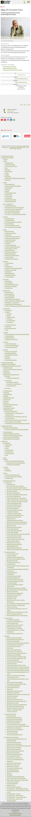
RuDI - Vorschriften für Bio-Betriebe (16, 778)
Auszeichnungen (9, 453)
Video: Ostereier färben (13, 541)
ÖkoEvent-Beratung (12, 591)
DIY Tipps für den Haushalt (12, 212)
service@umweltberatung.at (21, 78)
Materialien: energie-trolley (14, 626)
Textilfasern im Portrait (11, 339)
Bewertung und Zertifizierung (11, 374)
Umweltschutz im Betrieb (12, 737)
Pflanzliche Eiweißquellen (12, 255)
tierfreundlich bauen (10, 328)
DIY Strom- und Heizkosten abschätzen (15, 214)
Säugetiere (8, 326)
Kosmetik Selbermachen (11, 284)
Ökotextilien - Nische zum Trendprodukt (17, 780)
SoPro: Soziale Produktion (14, 787)
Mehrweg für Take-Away (13, 764)
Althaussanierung (10, 184)
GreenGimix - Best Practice (14, 384)
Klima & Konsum (9, 294)
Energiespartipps (9, 218)
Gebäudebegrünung (10, 193)
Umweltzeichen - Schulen (13, 793)
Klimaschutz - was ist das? (12, 302)
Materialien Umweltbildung (10, 427)
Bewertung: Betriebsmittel (14, 749)
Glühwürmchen (11, 317)
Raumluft (5, 401)
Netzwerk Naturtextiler (13, 771)
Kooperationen (9, 450)
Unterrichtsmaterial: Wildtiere (15, 682)
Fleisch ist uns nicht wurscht (12, 236)
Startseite (19, 146)
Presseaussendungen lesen (12, 475)
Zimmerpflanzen (9, 277)
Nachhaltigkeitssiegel (13, 769)
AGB (27, 147)
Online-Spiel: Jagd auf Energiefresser (16, 653)
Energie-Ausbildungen (11, 411)
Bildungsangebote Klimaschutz (15, 639)
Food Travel (10, 648)
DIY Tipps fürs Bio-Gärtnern (12, 211)
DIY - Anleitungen (8, 204)
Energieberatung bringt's (13, 562)
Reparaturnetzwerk (12, 596)
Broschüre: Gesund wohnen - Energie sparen (18, 489)
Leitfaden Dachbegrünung (14, 513)
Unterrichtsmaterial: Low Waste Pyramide (18, 668)
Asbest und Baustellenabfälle (13, 186)
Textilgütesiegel (9, 336)
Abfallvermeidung (10, 164)
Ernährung (6, 392)
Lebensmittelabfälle (10, 245)
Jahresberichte (9, 451)
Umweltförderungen (8, 408)
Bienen (9, 315)
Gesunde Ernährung (10, 240)
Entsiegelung (8, 266)
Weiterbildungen (7, 409)
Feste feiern (8, 235)
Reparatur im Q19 (11, 598)
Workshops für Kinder (13, 703)
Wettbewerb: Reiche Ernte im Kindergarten (18, 694)
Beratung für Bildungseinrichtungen (12, 435)
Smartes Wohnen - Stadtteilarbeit (16, 605)
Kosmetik (6, 279)
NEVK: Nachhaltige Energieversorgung (17, 589)
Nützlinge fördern (10, 273)
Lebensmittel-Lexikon (11, 248)
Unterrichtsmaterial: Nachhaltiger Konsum (18, 670)
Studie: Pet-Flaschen (12, 731)
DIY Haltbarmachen (10, 205)
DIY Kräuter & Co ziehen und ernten (14, 207)
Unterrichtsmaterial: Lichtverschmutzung (18, 667)
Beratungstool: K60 (12, 560)
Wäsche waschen (9, 337)
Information (8, 482)
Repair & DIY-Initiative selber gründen (15, 178)
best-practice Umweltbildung (11, 437)
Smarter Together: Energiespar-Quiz (16, 658)
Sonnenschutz (9, 288)
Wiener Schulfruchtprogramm (15, 699)
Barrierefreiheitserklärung (17, 147)
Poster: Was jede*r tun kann (14, 535)
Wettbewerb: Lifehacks (13, 692)
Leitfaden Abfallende (12, 511)
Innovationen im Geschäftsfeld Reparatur (18, 726)
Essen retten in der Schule (14, 646)
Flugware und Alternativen (12, 238)
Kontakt (19, 148)
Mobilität (5, 396)
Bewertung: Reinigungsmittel (14, 754)
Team (3, 7)
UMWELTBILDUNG (7, 426)
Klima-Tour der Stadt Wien (14, 649)
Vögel (6, 330)
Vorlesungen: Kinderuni (13, 687)
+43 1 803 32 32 (21, 75)
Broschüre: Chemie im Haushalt (15, 486)
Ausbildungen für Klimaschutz (13, 304)
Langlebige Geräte (12, 583)
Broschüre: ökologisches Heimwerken (17, 487)
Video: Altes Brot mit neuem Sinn (15, 539)
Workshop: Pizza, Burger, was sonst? (16, 701)
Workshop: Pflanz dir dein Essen (15, 708)
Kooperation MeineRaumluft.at (15, 581)
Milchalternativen (10, 250)
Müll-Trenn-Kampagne (13, 766)
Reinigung (6, 403)
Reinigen (7, 356)
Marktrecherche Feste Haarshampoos (17, 522)
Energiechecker (11, 564)
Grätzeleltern (10, 631)
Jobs (11, 148)
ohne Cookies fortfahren (15, 813)
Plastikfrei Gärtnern (10, 275)
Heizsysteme (8, 194)
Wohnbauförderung (10, 201)
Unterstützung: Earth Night (14, 595)
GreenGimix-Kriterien (12, 382)
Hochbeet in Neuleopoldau (14, 576)
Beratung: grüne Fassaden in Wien (16, 559)
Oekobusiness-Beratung (9, 66)
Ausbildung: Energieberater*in (15, 621)
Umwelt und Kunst (12, 663)
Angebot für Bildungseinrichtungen (12, 369)
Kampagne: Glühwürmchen (14, 505)
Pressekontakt (9, 478)
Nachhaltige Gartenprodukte (14, 768)
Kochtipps (8, 243)
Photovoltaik (8, 196)
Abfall (5, 161)
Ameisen (9, 313)
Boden (7, 265)
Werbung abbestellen (11, 360)
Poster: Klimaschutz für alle (14, 537)
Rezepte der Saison (10, 253)
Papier (7, 173)
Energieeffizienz (7, 394)
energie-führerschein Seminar (13, 421)
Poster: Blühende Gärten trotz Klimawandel (18, 534)
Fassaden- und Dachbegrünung (13, 268)
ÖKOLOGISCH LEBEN (7, 157)
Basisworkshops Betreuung (14, 744)
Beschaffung (6, 373)
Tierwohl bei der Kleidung (12, 345)
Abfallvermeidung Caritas (14, 742)
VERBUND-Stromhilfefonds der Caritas (17, 612)
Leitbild (7, 446)
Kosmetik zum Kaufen (11, 286)
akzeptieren (16, 811)
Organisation (6, 443)
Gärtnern (5, 261)
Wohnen (5, 349)
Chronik (5, 459)
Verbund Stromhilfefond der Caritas (12, 70)
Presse (14, 148)
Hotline (7, 469)
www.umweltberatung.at (21, 82)
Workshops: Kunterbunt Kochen (15, 706)
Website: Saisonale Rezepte (14, 547)
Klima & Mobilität (9, 295)
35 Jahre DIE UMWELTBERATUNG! (14, 461)
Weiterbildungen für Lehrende (11, 433)
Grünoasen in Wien (12, 572)
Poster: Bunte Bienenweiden (14, 530)
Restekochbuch (11, 785)
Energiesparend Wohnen (13, 722)
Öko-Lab (9, 773)
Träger (7, 448)
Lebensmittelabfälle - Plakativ (15, 584)
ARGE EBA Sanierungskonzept (15, 557)
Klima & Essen (9, 292)
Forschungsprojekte (10, 714)
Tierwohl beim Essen (10, 343)
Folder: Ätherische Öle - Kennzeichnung (17, 499)
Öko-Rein (7, 376)
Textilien (5, 332)
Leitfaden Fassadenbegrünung (15, 515)
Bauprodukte (8, 187)
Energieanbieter (9, 223)
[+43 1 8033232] (24, 3)
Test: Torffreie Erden (12, 733)
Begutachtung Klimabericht (14, 717)
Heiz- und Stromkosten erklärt (13, 227)
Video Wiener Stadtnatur (13, 685)
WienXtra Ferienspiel (12, 696)
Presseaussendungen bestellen (13, 476)
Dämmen (7, 189)
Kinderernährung (9, 241)
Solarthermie (8, 198)
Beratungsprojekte (10, 552)
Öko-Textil (8, 388)
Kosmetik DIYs (9, 283)
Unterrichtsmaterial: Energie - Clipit (16, 665)
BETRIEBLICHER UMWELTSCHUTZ (11, 366)
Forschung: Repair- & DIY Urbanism (16, 724)
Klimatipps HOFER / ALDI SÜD (15, 579)
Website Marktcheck (12, 546)
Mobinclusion (10, 586)
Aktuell (5, 159)
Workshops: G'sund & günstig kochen (17, 704)
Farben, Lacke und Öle (11, 351)
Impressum (26, 146)
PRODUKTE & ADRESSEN (9, 364)
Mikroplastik (8, 171)
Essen (5, 229)
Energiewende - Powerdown (14, 757)
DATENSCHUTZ (5, 147)
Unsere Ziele (8, 445)
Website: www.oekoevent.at (14, 544)
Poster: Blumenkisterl (12, 532)
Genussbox (10, 761)
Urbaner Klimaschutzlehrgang (15, 633)
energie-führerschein (12, 623)
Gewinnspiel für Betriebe (13, 464)
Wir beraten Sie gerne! (8, 156)
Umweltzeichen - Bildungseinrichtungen (17, 788)
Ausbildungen (9, 618)
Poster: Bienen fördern (13, 529)
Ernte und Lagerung (10, 233)
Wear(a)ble (10, 689)
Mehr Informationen (15, 815)
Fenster (7, 191)
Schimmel (8, 358)
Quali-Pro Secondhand (13, 781)
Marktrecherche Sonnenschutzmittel (17, 523)
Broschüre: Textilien (12, 491)
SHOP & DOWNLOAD (7, 362)
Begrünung (6, 371)
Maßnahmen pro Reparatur (14, 727)
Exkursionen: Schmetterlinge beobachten (18, 643)
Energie (5, 217)
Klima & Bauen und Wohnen (12, 299)
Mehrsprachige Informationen (11, 439)
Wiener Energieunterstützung (15, 613)
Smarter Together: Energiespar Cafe (16, 656)
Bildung (7, 636)
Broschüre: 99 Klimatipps (14, 496)
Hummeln (9, 319)
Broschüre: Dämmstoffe (13, 493)
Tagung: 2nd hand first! (13, 660)
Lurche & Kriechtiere (10, 325)
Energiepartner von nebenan (14, 628)
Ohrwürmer (10, 322)
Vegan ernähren (9, 257)
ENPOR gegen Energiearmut (14, 721)
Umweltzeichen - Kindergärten (15, 795)
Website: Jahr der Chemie (13, 542)
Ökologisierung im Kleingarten (15, 593)
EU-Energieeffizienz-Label (12, 225)
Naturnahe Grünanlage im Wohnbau (16, 588)
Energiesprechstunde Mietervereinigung (17, 569)
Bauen (5, 182)
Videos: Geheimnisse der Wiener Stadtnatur (16, 429)
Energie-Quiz (10, 571)
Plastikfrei (8, 176)
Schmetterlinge (11, 320)
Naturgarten (8, 271)
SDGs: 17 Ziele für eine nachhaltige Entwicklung (17, 306)
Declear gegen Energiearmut (14, 719)
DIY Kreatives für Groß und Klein (13, 209)
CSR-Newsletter (7, 391)
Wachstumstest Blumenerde (14, 734)
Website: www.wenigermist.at (15, 691)
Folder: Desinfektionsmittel (14, 503)
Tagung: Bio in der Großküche (15, 661)
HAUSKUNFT (10, 574)
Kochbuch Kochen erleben (14, 506)
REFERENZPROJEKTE (9, 481)
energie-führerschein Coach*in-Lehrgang (16, 420)
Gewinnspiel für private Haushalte (16, 463)
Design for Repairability (13, 641)
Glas (6, 168)
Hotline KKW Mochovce (13, 577)
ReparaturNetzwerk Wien (10, 68)
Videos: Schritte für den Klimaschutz (14, 301)
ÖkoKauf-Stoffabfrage (13, 378)
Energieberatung (9, 220)
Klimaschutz (6, 290)
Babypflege (8, 281)
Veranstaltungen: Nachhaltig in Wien (16, 684)
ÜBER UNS (4, 441)
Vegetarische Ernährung (11, 259)
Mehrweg (7, 169)
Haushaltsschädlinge (10, 353)
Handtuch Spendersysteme (14, 763)
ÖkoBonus (10, 775)
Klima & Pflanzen (9, 297)
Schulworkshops (7, 432)
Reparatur (8, 180)
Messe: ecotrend (11, 525)
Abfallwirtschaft (7, 367)
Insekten (7, 312)
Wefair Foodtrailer (12, 697)
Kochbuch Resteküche (13, 508)
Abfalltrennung (9, 163)
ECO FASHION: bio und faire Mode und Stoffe (17, 334)
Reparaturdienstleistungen (10, 404)
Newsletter (8, 470)
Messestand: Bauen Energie (14, 527)
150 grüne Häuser (11, 555)
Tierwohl (5, 342)
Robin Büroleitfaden (12, 783)
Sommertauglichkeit (10, 199)
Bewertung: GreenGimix (13, 752)
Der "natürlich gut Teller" (13, 756)
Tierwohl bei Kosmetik (11, 347)
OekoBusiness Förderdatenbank (15, 776)
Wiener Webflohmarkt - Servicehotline (17, 615)
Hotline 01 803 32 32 (12, 553)
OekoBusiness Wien (8, 397)
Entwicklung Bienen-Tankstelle (15, 644)
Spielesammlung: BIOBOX (14, 655)
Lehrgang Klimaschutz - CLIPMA (15, 630)
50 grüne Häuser (11, 715)
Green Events (7, 399)
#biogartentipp (9, 263)
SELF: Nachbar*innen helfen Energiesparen (18, 603)
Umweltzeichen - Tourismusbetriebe (16, 797)
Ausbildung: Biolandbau (13, 619)
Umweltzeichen (7, 406)
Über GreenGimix (11, 385)
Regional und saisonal (11, 252)
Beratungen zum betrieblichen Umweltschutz (19, 745)
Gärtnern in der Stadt (10, 270)
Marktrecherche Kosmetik (14, 517)
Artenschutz (8, 310)
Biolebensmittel (9, 231)
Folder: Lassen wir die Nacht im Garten (17, 501)
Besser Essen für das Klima (14, 747)
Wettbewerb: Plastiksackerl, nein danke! (17, 549)
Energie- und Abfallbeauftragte (15, 759)
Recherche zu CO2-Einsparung (15, 729)
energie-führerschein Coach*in (15, 625)
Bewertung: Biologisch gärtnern (15, 751)
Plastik (7, 175)
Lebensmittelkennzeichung (12, 247)
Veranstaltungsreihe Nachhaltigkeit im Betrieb (17, 423)
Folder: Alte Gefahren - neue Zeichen (16, 498)
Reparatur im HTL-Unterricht (14, 651)
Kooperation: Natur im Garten (15, 510)
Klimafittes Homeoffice (11, 355)
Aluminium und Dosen (11, 166)
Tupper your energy (12, 607)
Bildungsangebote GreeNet (14, 637)
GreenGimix (8, 380)
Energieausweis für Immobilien (13, 222)
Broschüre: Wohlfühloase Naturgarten (17, 494)
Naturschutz (6, 308)
